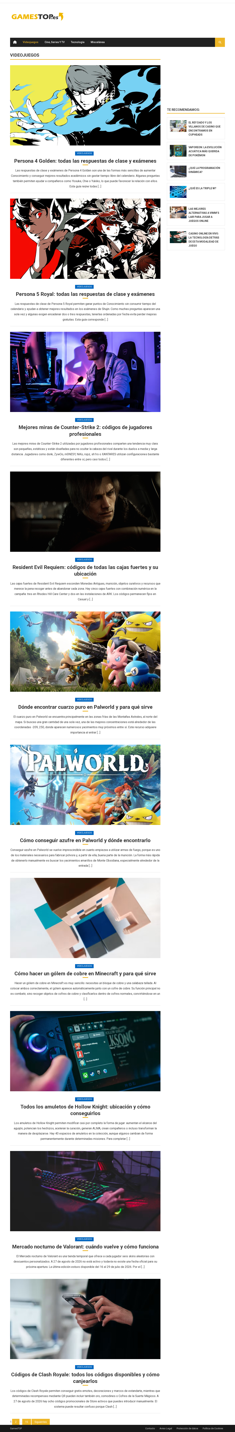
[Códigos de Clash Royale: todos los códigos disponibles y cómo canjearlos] (85, 1319)
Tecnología (77, 42)
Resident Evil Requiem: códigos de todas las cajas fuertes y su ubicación (85, 570)
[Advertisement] (158, 16)
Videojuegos (30, 42)
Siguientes (41, 1421)
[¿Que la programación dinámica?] (178, 172)
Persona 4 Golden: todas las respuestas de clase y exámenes (85, 161)
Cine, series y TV (55, 42)
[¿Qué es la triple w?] (178, 192)
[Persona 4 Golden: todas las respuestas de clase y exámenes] (85, 105)
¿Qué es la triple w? (202, 188)
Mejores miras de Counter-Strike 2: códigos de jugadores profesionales (85, 430)
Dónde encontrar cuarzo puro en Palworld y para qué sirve (85, 707)
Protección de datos (187, 1428)
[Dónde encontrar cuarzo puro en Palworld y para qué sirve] (85, 651)
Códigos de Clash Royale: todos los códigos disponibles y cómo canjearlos (85, 1378)
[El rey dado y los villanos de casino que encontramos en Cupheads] (178, 126)
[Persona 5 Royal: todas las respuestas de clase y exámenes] (85, 239)
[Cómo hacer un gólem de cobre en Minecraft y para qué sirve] (85, 918)
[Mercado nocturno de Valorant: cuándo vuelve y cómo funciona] (85, 1191)
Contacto (150, 1428)
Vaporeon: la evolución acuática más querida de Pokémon (205, 151)
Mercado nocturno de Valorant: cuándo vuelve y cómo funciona (85, 1247)
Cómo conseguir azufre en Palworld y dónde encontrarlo (85, 840)
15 (26, 1421)
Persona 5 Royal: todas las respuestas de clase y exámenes (85, 294)
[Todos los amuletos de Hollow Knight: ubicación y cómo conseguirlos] (85, 1051)
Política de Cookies (213, 1428)
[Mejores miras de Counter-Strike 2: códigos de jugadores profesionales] (85, 372)
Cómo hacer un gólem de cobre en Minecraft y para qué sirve (85, 974)
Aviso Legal (166, 1428)
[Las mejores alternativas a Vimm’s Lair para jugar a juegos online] (178, 212)
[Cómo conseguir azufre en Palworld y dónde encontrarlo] (85, 785)
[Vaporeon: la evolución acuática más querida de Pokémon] (178, 151)
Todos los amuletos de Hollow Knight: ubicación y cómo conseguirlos (85, 1110)
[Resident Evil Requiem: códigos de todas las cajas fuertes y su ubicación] (85, 512)
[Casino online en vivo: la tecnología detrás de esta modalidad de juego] (178, 237)
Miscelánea (98, 42)
